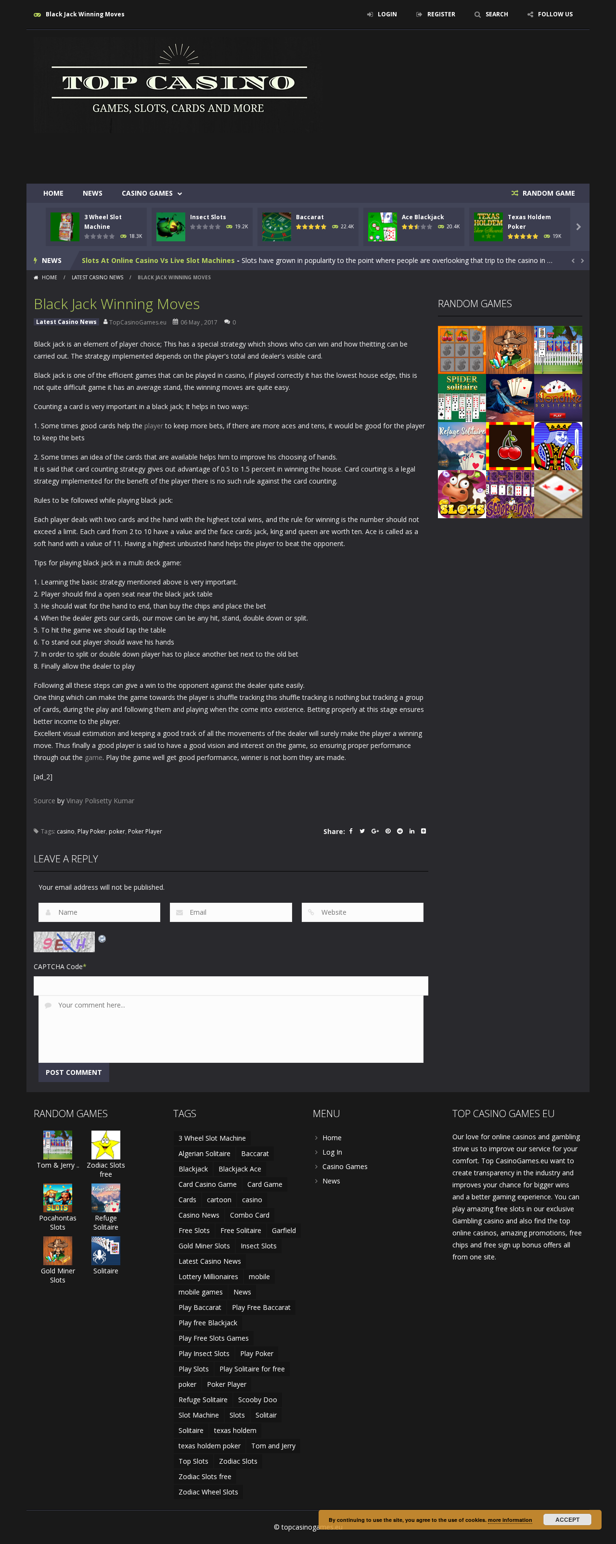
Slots (237, 1414)
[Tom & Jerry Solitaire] (558, 349)
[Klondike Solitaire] (558, 397)
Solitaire (105, 1270)
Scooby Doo (257, 1399)
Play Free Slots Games (214, 1338)
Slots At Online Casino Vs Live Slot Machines (158, 260)
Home (53, 193)
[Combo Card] (558, 493)
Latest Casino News (97, 277)
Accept (567, 1519)
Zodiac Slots (238, 1461)
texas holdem (235, 1430)
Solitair (266, 1414)
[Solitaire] (105, 1250)
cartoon (219, 1199)
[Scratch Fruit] (462, 349)
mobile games (201, 1291)
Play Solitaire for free (252, 1368)
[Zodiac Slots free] (105, 1144)
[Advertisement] (407, 154)
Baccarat (310, 217)
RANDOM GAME (548, 193)
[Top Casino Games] (178, 84)
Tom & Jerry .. (58, 1165)
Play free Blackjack (208, 1322)
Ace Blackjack (423, 217)
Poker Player (145, 831)
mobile (259, 1276)
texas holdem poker (210, 1445)
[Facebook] (351, 832)
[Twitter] (362, 832)
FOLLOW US (555, 14)
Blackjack (193, 1168)
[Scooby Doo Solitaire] (510, 493)
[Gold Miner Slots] (510, 349)
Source (44, 800)
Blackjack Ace (239, 1168)
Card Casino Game (208, 1184)
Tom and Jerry (273, 1445)
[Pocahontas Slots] (57, 1197)
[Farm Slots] (462, 493)
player (153, 425)
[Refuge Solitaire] (462, 445)
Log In (332, 1152)
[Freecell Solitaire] (558, 445)
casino (66, 831)
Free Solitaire (240, 1230)
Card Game (264, 1184)
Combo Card (250, 1215)
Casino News (199, 1215)
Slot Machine (199, 1414)
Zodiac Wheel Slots (208, 1491)
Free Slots (194, 1230)
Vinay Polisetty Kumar (100, 800)
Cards (187, 1199)
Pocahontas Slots (58, 1222)
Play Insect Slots (204, 1353)
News (93, 193)
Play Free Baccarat (261, 1307)
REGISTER (441, 14)
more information (510, 1519)
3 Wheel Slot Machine (212, 1138)
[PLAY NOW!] (65, 226)
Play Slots (194, 1368)
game (94, 757)
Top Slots (193, 1461)
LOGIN (387, 14)
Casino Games (147, 193)
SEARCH (497, 14)
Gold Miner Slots (58, 1275)
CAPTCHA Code (58, 966)
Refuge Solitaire (105, 1222)
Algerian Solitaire (205, 1153)
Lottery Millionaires (208, 1276)
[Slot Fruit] (510, 445)
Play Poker (91, 831)
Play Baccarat (200, 1307)
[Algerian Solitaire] (510, 397)
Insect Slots (208, 217)
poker (117, 831)
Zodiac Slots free (106, 1169)
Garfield (284, 1230)
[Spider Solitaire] (462, 397)
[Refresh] (102, 937)
